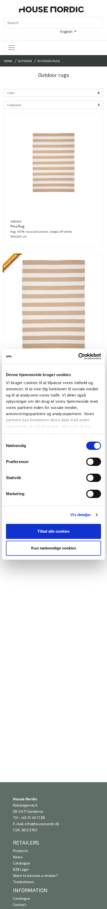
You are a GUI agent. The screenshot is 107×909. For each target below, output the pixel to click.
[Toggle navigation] (11, 47)
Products (20, 850)
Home (8, 61)
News (18, 857)
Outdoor (25, 61)
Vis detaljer (80, 514)
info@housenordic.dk (42, 824)
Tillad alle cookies (53, 531)
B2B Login (21, 869)
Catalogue (21, 863)
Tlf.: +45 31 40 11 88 (29, 817)
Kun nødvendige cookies (53, 548)
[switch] (93, 462)
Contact (19, 904)
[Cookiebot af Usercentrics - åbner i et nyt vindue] (78, 356)
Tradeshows (23, 881)
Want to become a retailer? (35, 875)
